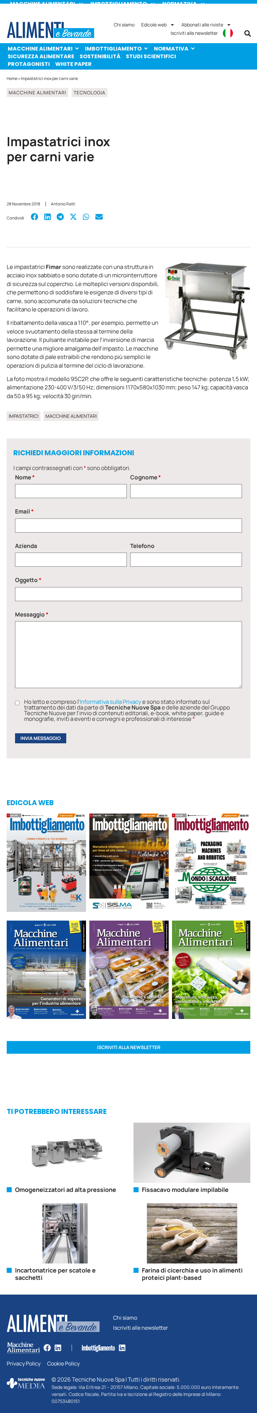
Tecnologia (89, 92)
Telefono (142, 546)
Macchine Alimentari (40, 49)
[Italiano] (228, 33)
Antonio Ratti (63, 204)
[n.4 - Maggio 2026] (129, 864)
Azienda (26, 546)
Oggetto (28, 580)
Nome (25, 477)
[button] (247, 33)
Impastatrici (23, 416)
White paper (73, 64)
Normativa (171, 49)
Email (24, 511)
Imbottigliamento (113, 49)
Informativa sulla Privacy (110, 701)
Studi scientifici (151, 56)
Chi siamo (124, 24)
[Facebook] (47, 1347)
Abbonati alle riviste (202, 24)
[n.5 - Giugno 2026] (46, 971)
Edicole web (154, 24)
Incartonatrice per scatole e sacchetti (55, 1274)
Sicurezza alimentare (41, 56)
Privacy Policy (23, 1363)
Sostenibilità (100, 56)
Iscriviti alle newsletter (194, 33)
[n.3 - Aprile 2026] (211, 864)
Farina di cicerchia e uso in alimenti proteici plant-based (192, 1274)
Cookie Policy (63, 1363)
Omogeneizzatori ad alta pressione (65, 1190)
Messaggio (32, 614)
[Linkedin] (58, 1347)
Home (12, 78)
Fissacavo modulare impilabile (185, 1190)
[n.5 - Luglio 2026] (46, 864)
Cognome (145, 477)
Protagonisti (29, 64)
